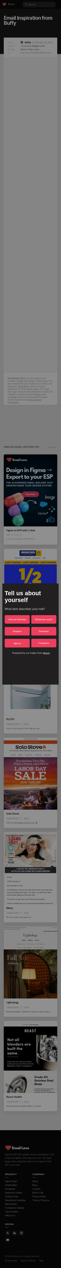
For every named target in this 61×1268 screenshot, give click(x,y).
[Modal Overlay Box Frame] (30, 634)
